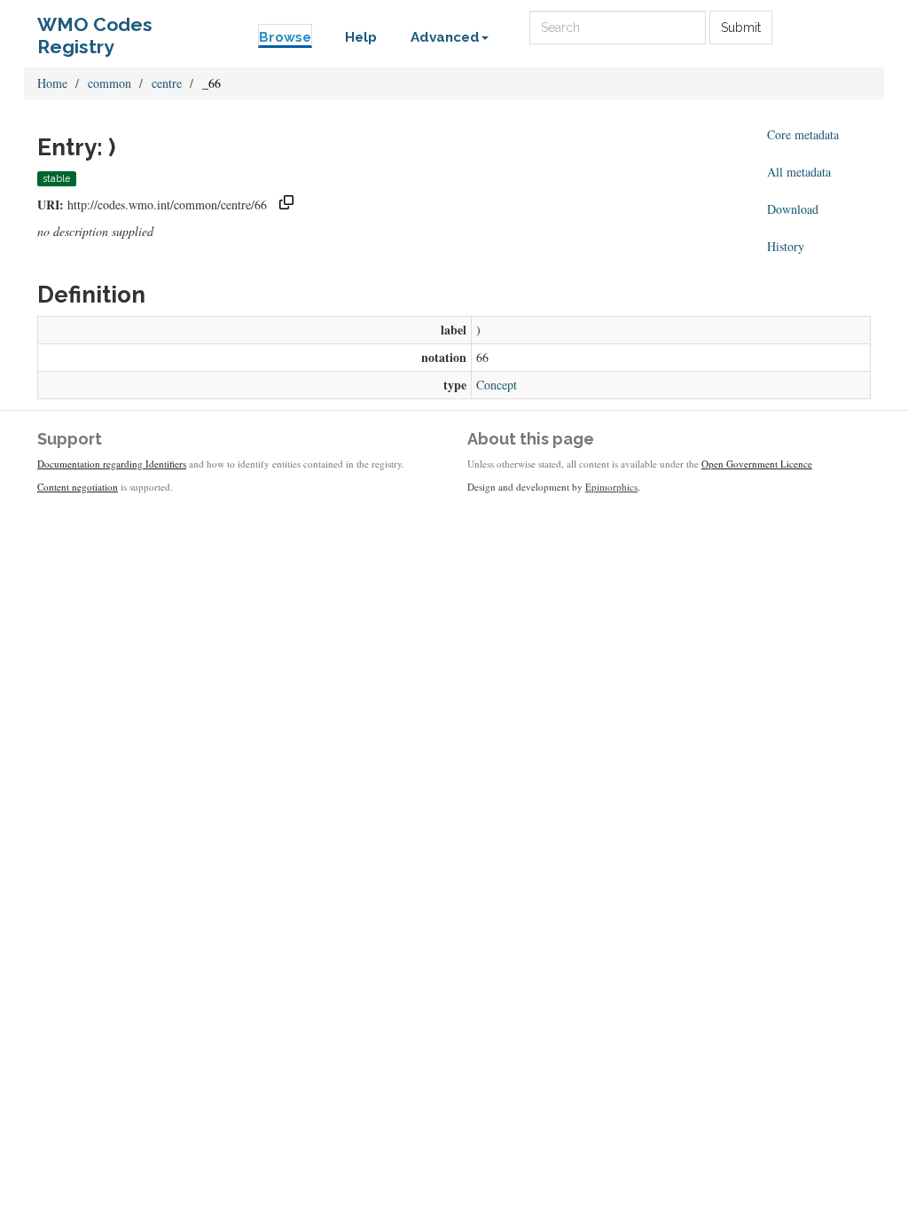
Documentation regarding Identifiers (111, 463)
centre (167, 83)
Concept (496, 384)
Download (792, 209)
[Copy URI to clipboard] (286, 204)
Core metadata (803, 134)
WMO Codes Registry (95, 28)
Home (52, 83)
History (785, 246)
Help (361, 37)
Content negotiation (77, 486)
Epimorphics (611, 486)
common (109, 83)
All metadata (799, 171)
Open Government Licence (756, 463)
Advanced (445, 37)
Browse (285, 37)
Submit (741, 27)
